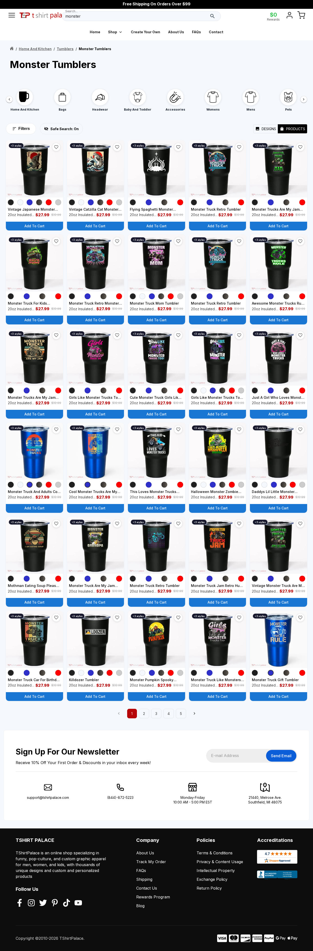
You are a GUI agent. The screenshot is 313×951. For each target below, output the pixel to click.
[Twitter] (43, 903)
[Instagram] (31, 903)
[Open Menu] (12, 16)
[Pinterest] (55, 903)
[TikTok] (66, 903)
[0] (301, 16)
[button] (56, 147)
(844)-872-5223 (120, 797)
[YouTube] (78, 903)
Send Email (281, 755)
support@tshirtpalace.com (48, 797)
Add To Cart (34, 226)
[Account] (289, 16)
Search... (71, 11)
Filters (24, 128)
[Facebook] (19, 903)
